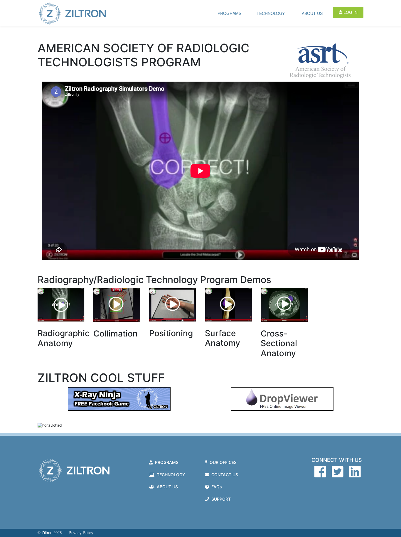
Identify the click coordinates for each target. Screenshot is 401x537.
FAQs (215, 486)
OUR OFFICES (222, 462)
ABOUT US (312, 13)
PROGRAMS (229, 13)
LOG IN (350, 12)
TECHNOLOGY (271, 13)
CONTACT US (223, 474)
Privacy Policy (81, 533)
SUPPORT (220, 498)
